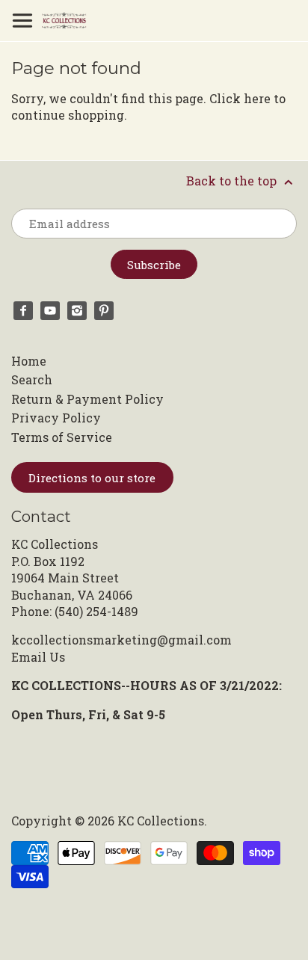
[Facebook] (23, 311)
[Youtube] (50, 311)
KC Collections (160, 820)
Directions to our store (91, 477)
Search (31, 379)
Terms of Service (61, 437)
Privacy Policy (56, 417)
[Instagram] (77, 311)
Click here (240, 98)
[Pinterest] (104, 311)
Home (28, 361)
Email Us (38, 657)
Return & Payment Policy (87, 399)
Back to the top (233, 180)
